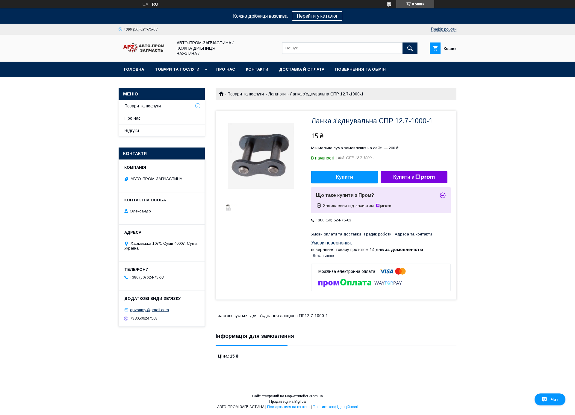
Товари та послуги (177, 69)
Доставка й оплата (301, 69)
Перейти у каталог (317, 16)
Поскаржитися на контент (288, 407)
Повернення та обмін (360, 69)
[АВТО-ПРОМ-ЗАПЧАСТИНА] (144, 52)
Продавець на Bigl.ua (287, 401)
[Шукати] (409, 48)
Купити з (403, 177)
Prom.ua (316, 396)
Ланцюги (277, 94)
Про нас (225, 69)
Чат (554, 399)
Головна (134, 69)
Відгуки (132, 130)
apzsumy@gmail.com (149, 310)
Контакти (257, 69)
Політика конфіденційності (335, 407)
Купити (344, 177)
